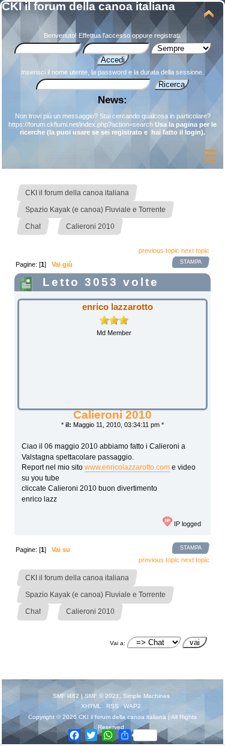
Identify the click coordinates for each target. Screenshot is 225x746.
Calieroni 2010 (112, 414)
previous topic (159, 250)
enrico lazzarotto (117, 307)
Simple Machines (146, 696)
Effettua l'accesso (104, 35)
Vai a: (117, 643)
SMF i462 (66, 696)
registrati (166, 35)
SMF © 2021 (102, 696)
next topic (195, 250)
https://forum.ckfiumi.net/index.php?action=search (80, 124)
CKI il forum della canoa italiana (88, 6)
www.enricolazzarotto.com (127, 467)
